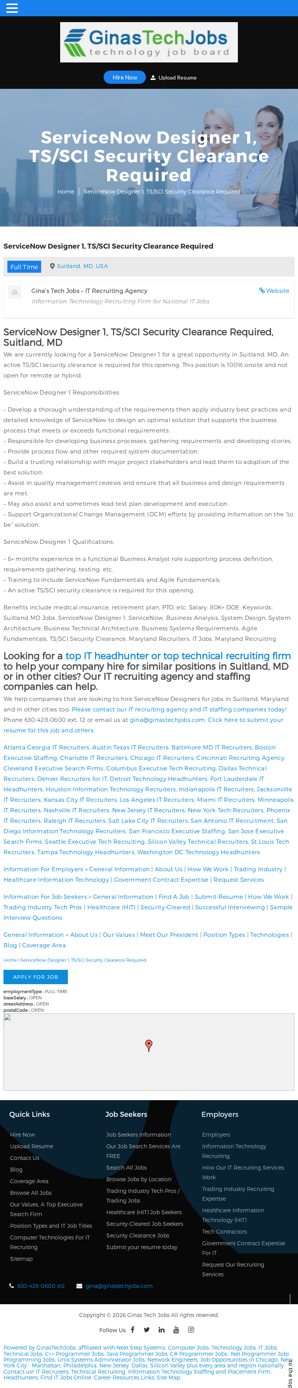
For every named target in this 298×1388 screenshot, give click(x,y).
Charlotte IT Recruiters (93, 757)
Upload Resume (177, 77)
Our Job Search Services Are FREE (143, 1151)
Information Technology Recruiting (234, 1151)
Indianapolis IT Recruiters (216, 789)
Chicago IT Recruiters (162, 757)
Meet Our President (169, 934)
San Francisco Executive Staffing (177, 830)
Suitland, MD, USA (82, 266)
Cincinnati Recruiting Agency (240, 757)
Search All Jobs (126, 1167)
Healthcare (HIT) (111, 906)
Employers (216, 1134)
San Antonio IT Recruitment (232, 820)
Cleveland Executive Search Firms (53, 768)
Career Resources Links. (123, 1377)
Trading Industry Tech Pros (42, 906)
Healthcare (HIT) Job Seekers (144, 1212)
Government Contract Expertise (161, 879)
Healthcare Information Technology (56, 879)
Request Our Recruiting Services (233, 1269)
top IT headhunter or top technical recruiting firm (178, 655)
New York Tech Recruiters (225, 809)
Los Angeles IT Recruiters (157, 799)
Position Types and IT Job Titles (51, 1225)
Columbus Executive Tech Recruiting (161, 768)
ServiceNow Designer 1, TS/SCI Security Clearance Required (83, 959)
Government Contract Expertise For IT (243, 1248)
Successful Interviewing (230, 906)
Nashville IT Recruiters (76, 809)
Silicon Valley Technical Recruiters (198, 841)
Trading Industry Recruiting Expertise (238, 1194)
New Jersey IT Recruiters (148, 809)
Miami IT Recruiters (226, 799)
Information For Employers (43, 868)
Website (278, 290)
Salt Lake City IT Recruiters (147, 820)
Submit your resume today (141, 1247)
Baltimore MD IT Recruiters (212, 747)
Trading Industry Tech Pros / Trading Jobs (142, 1195)
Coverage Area (44, 944)
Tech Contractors (224, 1231)
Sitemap (21, 1258)
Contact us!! (18, 1371)
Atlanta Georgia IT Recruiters (46, 747)
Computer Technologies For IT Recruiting (50, 1242)
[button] (149, 1046)
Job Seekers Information (138, 1134)
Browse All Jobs (31, 1192)
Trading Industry (258, 868)
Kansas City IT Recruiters (80, 799)
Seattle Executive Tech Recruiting (95, 841)
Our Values (119, 934)
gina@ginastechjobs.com (167, 719)
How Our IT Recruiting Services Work (243, 1172)
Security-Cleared (165, 906)
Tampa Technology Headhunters (85, 851)
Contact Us (24, 1157)
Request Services (238, 879)
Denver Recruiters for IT (72, 778)
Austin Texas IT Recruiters (130, 747)
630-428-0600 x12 (41, 1285)
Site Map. (169, 1377)
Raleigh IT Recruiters (75, 820)
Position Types (224, 934)
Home (65, 191)
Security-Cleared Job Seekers (144, 1223)
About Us (168, 868)
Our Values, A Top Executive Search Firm (46, 1209)
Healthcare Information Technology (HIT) (233, 1215)
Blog (10, 944)
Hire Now (125, 77)
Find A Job (174, 896)
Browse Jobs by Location (139, 1179)
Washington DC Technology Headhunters (198, 851)
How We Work (208, 868)
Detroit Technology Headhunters (158, 778)
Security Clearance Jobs (137, 1235)
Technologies (269, 934)
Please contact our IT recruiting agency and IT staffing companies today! (179, 709)
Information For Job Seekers (45, 896)
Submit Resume (219, 896)
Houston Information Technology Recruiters (111, 789)
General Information (119, 868)
